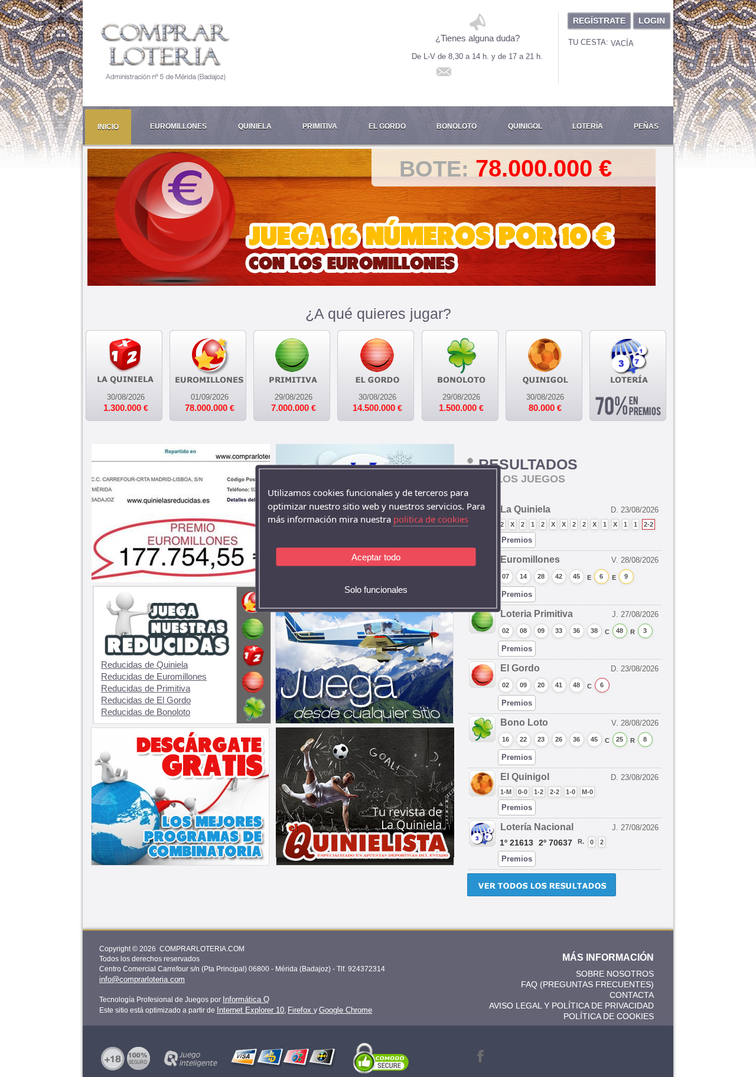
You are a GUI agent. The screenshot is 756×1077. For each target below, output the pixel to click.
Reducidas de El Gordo (146, 700)
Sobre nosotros (615, 973)
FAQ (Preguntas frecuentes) (587, 984)
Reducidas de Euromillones (154, 676)
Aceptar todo (375, 556)
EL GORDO (387, 126)
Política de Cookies (608, 1016)
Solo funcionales (376, 589)
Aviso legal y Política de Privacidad (571, 1005)
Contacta (632, 995)
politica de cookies (430, 519)
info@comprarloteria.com (142, 979)
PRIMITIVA (319, 126)
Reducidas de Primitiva (145, 688)
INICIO (108, 127)
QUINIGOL (525, 126)
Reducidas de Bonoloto (145, 712)
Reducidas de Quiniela (144, 665)
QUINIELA (255, 126)
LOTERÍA (587, 126)
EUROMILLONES (178, 126)
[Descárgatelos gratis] (180, 862)
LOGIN (651, 20)
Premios (516, 540)
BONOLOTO (456, 126)
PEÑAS (646, 126)
